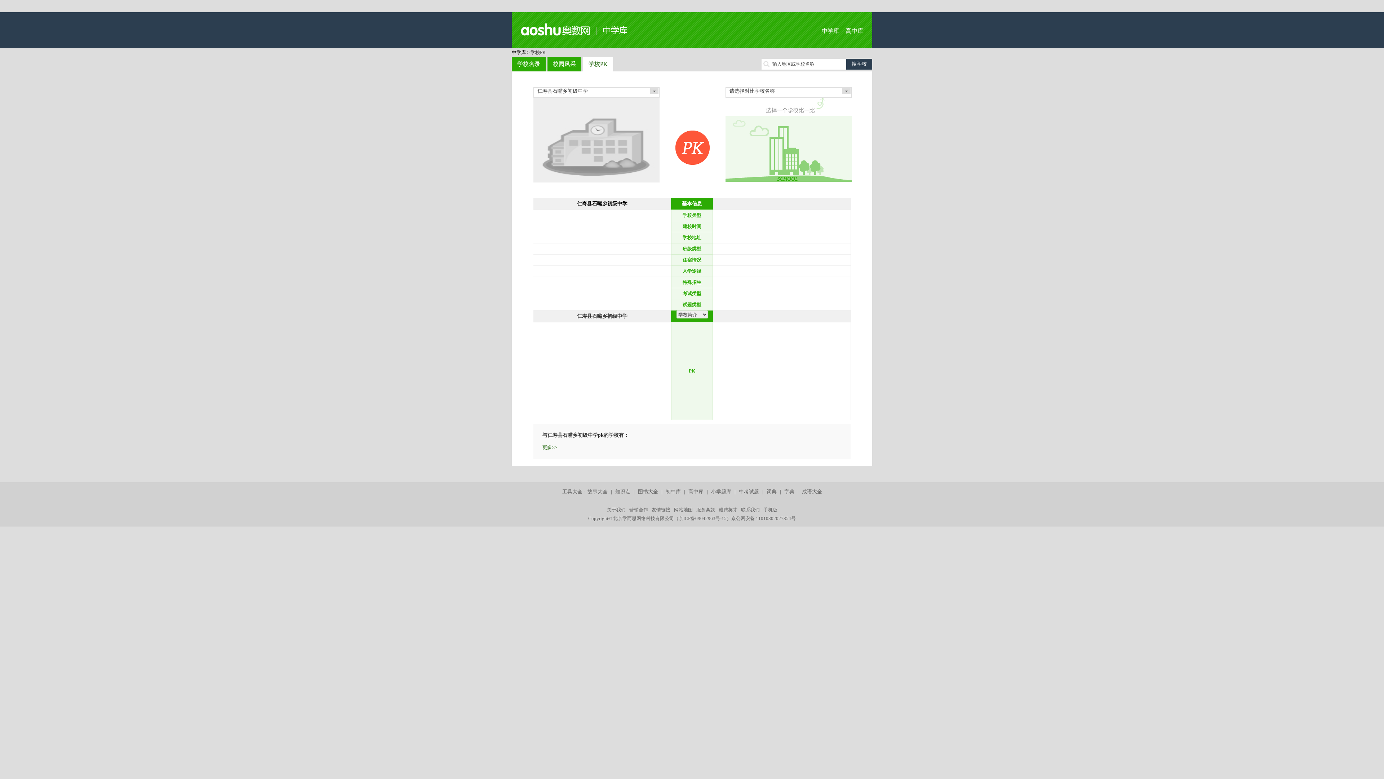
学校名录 (528, 64)
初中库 (673, 491)
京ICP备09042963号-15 (703, 518)
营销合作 (638, 509)
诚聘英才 (728, 509)
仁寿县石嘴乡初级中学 (602, 203)
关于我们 (616, 509)
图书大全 (648, 491)
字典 (789, 491)
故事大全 (597, 491)
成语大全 (812, 491)
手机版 (770, 509)
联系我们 (750, 509)
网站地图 (683, 509)
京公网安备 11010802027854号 (763, 518)
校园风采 (564, 64)
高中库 (854, 31)
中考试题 (749, 491)
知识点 (622, 491)
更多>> (549, 447)
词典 (772, 491)
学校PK (598, 64)
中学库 (830, 31)
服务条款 (705, 509)
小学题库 (721, 491)
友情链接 (661, 509)
